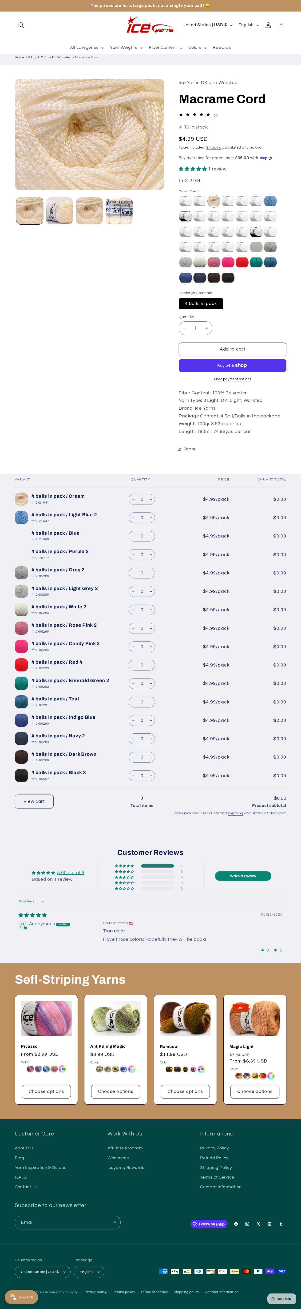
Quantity (186, 317)
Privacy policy (95, 1292)
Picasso (29, 1046)
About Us (24, 1148)
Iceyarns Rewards (125, 1168)
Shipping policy (186, 1292)
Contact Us (26, 1187)
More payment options (232, 379)
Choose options (46, 1091)
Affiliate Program (125, 1148)
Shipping (214, 147)
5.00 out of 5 (70, 872)
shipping (235, 813)
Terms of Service (217, 1177)
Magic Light (242, 1046)
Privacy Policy (214, 1148)
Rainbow (169, 1046)
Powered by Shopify (61, 1292)
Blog (19, 1158)
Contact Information (221, 1187)
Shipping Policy (216, 1168)
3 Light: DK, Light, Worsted (49, 57)
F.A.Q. (21, 1177)
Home (19, 57)
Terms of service (154, 1292)
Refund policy (123, 1292)
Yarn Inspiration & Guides (41, 1168)
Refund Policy (214, 1158)
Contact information (222, 1292)
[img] (33, 915)
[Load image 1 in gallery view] (29, 210)
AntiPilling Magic (108, 1046)
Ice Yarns (36, 1292)
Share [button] (189, 449)
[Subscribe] (113, 1222)
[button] (21, 25)
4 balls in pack (201, 303)
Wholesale (118, 1158)
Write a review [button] (243, 876)
